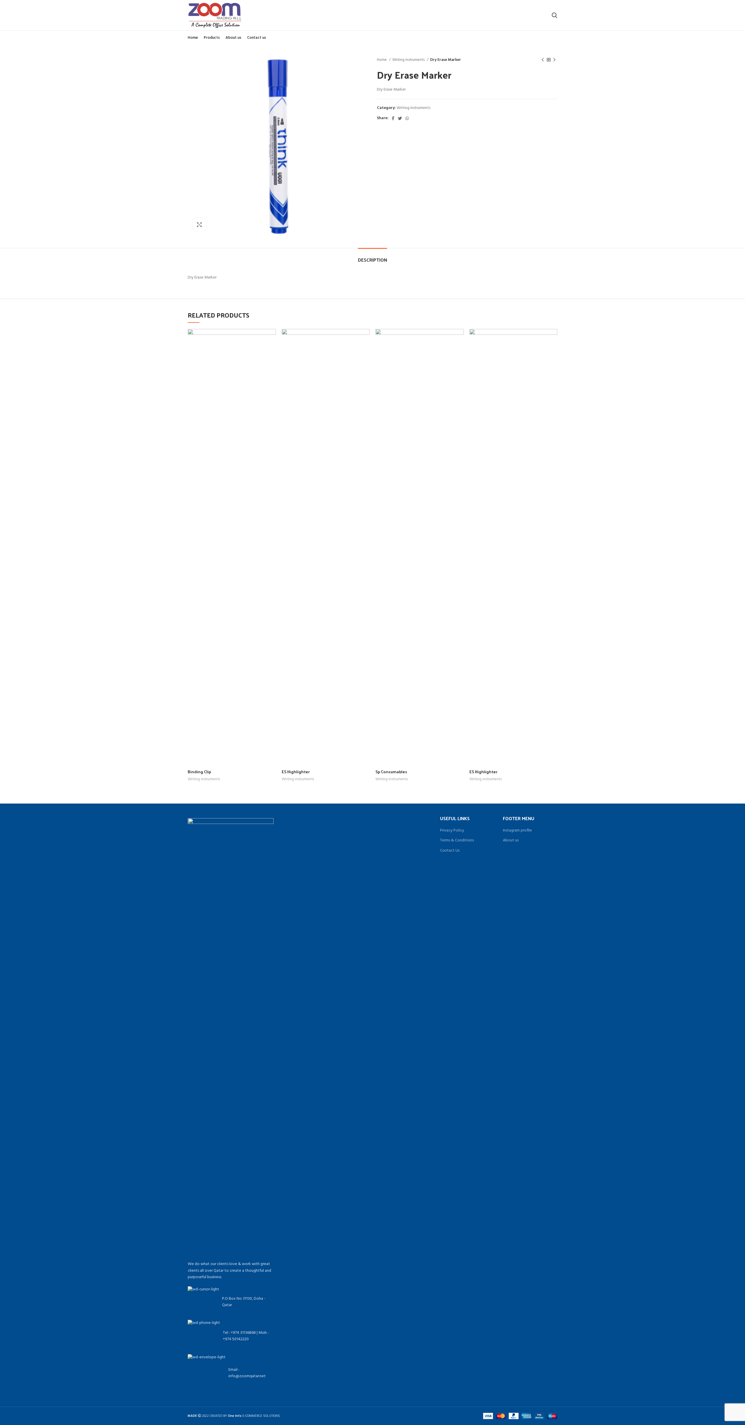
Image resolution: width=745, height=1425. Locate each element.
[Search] (554, 15)
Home (382, 60)
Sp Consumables (391, 771)
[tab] (372, 257)
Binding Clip (199, 771)
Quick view (271, 338)
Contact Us (450, 851)
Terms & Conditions (457, 840)
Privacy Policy (452, 831)
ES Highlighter (296, 771)
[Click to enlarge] (199, 224)
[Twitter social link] (400, 118)
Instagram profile (517, 831)
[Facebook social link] (393, 118)
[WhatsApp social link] (407, 118)
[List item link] (231, 1336)
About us (511, 840)
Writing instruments (408, 60)
